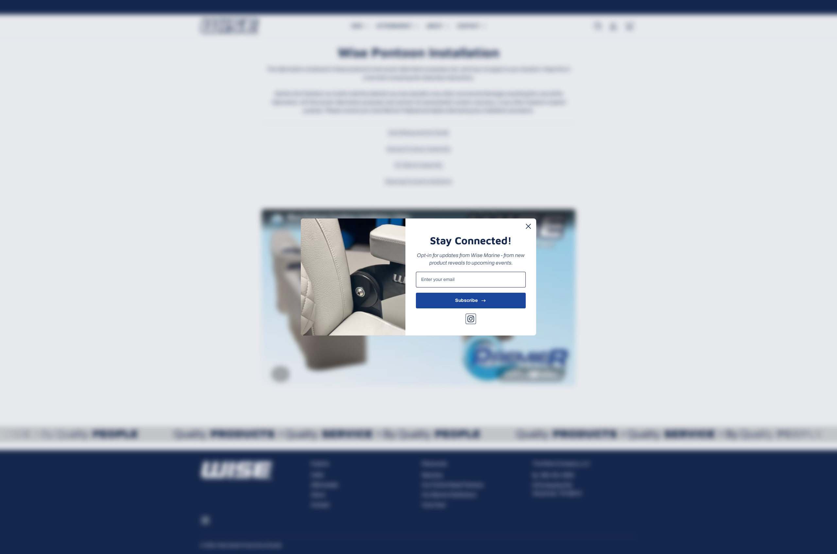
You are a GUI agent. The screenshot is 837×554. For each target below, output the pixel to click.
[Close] (528, 226)
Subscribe (466, 300)
